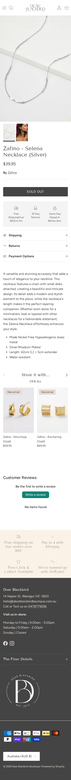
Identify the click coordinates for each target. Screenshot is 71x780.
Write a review (35, 495)
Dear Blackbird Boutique (26, 766)
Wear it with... (36, 374)
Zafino (12, 173)
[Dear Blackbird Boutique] (35, 8)
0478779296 (37, 606)
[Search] (13, 8)
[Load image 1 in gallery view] (35, 69)
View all (36, 381)
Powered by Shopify (52, 766)
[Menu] (4, 8)
